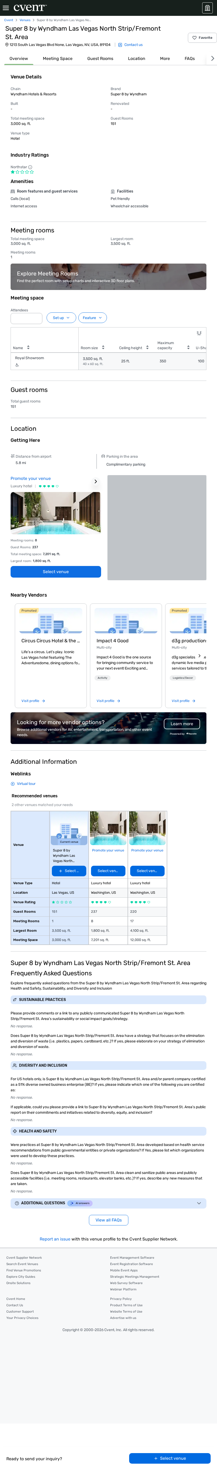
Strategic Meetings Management (134, 1277)
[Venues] (207, 7)
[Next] (211, 58)
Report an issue (55, 1239)
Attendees (19, 310)
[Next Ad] (96, 481)
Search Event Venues (22, 1264)
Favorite (206, 38)
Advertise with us (123, 1318)
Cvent (8, 20)
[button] (37, 317)
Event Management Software (132, 1258)
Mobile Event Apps (124, 1270)
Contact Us (14, 1305)
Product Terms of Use (126, 1305)
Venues (25, 20)
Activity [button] (102, 678)
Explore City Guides (20, 1277)
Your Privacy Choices (22, 1318)
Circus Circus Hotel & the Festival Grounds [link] (50, 641)
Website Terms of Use (126, 1311)
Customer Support (20, 1311)
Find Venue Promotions (23, 1270)
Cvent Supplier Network (24, 1258)
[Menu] (6, 8)
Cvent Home (15, 1299)
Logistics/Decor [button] (183, 678)
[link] (50, 620)
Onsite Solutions (18, 1283)
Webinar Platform (123, 1289)
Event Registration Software (131, 1264)
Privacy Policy (121, 1299)
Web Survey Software (126, 1283)
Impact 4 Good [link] (113, 641)
